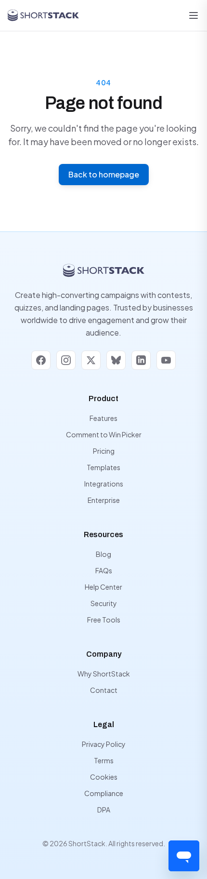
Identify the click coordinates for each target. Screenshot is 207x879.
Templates (103, 467)
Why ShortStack (104, 673)
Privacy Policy (104, 744)
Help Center (103, 586)
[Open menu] (193, 15)
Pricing (104, 450)
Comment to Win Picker (104, 434)
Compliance (103, 793)
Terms (104, 760)
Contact (103, 690)
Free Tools (103, 619)
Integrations (103, 483)
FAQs (103, 570)
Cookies (103, 776)
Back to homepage (103, 174)
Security (104, 603)
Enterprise (104, 500)
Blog (103, 554)
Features (103, 418)
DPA (103, 809)
